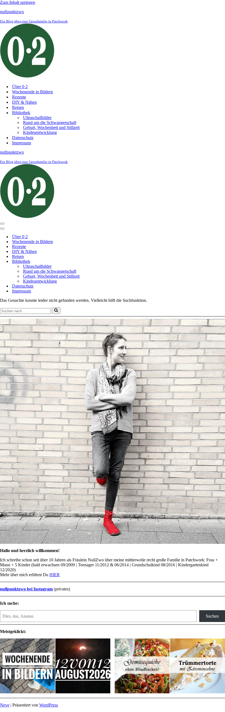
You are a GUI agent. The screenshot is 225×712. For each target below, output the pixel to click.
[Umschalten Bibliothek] (96, 261)
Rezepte (19, 97)
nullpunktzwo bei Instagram (26, 589)
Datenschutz (22, 137)
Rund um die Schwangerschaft (49, 122)
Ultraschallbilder (37, 117)
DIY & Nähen (24, 102)
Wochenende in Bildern (32, 91)
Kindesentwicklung (40, 132)
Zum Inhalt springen (17, 2)
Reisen (18, 107)
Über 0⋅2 (20, 86)
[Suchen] (56, 310)
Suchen (212, 616)
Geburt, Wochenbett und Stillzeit (51, 127)
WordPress (48, 705)
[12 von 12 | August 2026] (82, 666)
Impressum (21, 142)
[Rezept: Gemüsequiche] (142, 666)
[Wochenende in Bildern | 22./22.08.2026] (27, 666)
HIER (54, 574)
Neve (4, 705)
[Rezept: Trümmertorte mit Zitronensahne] (197, 666)
